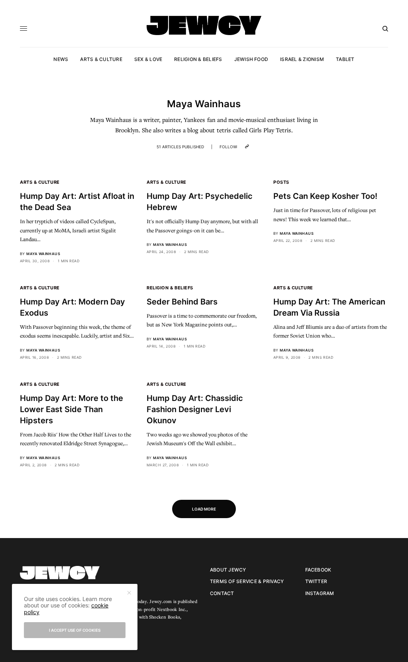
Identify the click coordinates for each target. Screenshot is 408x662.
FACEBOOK (318, 570)
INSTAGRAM (319, 593)
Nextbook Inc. (171, 609)
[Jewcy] (204, 25)
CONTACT (222, 593)
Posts (281, 182)
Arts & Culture (40, 182)
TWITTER (316, 581)
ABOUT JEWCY (228, 570)
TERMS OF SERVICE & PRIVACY (247, 581)
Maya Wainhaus (43, 253)
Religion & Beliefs (170, 288)
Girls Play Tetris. (271, 130)
